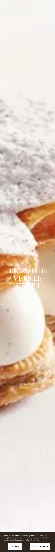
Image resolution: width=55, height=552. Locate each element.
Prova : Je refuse (40, 546)
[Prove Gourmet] (27, 5)
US (47, 3)
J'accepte (14, 546)
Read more (35, 540)
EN (42, 3)
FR (38, 3)
